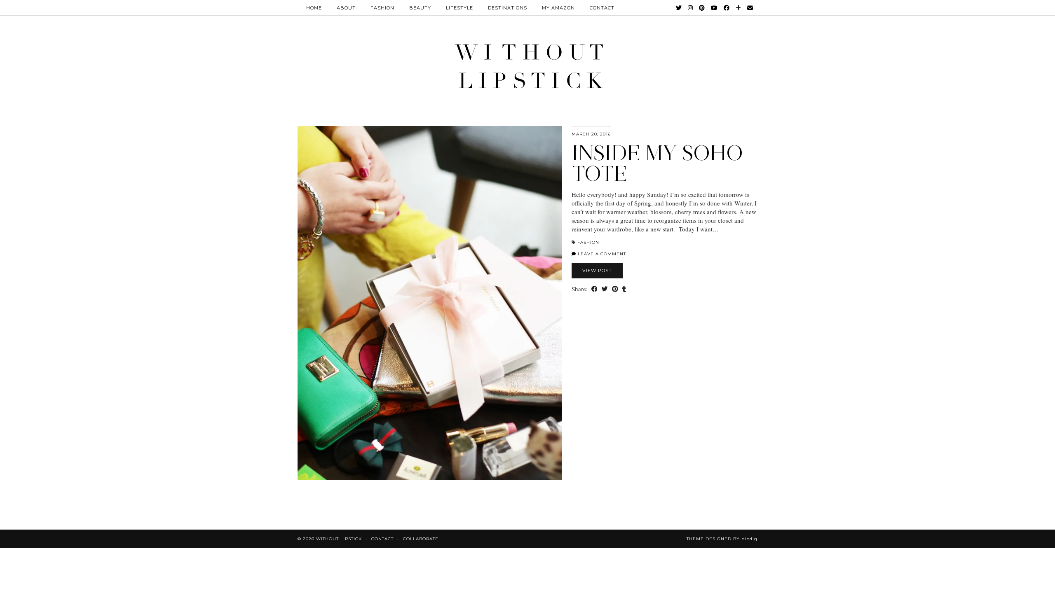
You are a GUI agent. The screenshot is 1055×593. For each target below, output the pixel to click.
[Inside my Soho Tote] (430, 303)
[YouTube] (714, 8)
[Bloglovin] (738, 8)
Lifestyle (459, 8)
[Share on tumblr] (624, 289)
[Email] (750, 8)
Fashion (382, 8)
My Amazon (558, 8)
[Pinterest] (702, 8)
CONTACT (602, 8)
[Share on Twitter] (605, 289)
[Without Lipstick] (527, 65)
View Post (597, 270)
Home (314, 8)
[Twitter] (679, 8)
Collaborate (420, 539)
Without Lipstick (339, 539)
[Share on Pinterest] (615, 289)
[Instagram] (690, 8)
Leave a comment (601, 254)
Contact (382, 539)
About (346, 8)
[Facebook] (727, 8)
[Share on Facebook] (594, 289)
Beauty (420, 8)
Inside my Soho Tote (657, 163)
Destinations (507, 8)
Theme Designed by (722, 539)
